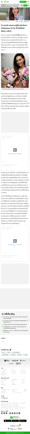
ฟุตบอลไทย (13, 389)
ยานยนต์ (12, 373)
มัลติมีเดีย (13, 384)
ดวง (12, 381)
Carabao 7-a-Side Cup (16, 392)
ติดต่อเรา (15, 407)
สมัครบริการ (23, 1)
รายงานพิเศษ (3, 379)
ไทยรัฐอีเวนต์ (4, 398)
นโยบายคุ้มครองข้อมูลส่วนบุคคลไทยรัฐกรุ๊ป (9, 406)
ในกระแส (22, 369)
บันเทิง (18, 21)
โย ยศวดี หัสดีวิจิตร (15, 352)
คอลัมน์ (22, 379)
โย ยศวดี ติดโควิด (24, 352)
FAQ (9, 404)
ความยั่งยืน (3, 374)
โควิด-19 (3, 352)
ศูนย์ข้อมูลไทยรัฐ (4, 404)
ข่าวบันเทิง (21, 21)
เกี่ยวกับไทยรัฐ (14, 403)
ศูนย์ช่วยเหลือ (13, 404)
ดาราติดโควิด (4, 354)
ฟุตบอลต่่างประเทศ (4, 389)
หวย (22, 381)
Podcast (23, 382)
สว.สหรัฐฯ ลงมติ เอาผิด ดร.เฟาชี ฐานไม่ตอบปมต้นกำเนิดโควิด (15, 324)
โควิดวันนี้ (10, 354)
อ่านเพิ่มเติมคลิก (6, 6)
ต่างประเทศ (22, 371)
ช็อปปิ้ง (2, 396)
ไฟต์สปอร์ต (3, 391)
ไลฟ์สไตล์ (3, 384)
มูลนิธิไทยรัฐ (20, 403)
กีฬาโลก (12, 391)
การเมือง (2, 371)
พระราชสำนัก (3, 369)
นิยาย (2, 382)
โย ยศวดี (8, 352)
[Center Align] (28, 5)
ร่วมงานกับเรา (8, 403)
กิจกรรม (2, 403)
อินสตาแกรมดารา (22, 354)
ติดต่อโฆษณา (20, 407)
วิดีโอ (12, 382)
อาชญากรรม (3, 373)
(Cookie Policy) (16, 6)
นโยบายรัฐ (13, 371)
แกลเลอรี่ (3, 392)
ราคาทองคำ (22, 373)
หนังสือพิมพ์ (13, 379)
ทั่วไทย (12, 369)
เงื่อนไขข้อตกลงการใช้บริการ (6, 407)
